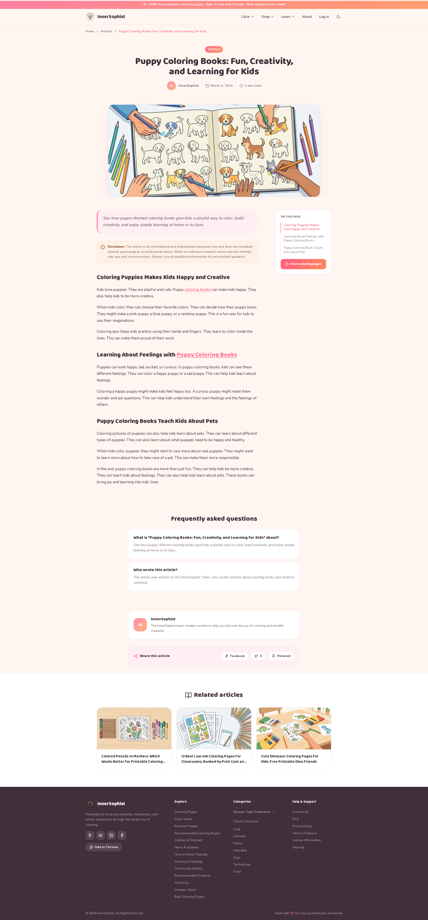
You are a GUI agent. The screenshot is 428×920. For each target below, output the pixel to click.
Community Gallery (188, 868)
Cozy (237, 857)
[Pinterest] (90, 835)
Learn (285, 16)
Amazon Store (185, 889)
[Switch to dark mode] (338, 17)
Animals (239, 836)
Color (245, 16)
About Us (181, 882)
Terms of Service (304, 833)
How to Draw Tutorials (191, 854)
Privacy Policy (302, 826)
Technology (242, 864)
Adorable (240, 850)
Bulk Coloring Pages (189, 896)
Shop (265, 16)
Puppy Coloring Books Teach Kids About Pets (303, 250)
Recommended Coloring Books (197, 833)
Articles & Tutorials (188, 840)
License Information (306, 840)
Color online (183, 819)
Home (90, 31)
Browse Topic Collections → (254, 812)
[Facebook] (122, 835)
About (307, 16)
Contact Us (300, 812)
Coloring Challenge (189, 861)
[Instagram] (111, 835)
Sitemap (298, 847)
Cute (236, 829)
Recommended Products (192, 875)
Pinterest (284, 656)
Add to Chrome (106, 847)
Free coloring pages (306, 264)
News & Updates (187, 847)
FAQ (295, 819)
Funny (237, 843)
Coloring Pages (186, 812)
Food (237, 871)
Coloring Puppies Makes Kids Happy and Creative (302, 227)
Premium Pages (186, 826)
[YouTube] (100, 835)
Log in (324, 16)
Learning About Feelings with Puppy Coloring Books (304, 238)
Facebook (237, 656)
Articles (106, 31)
